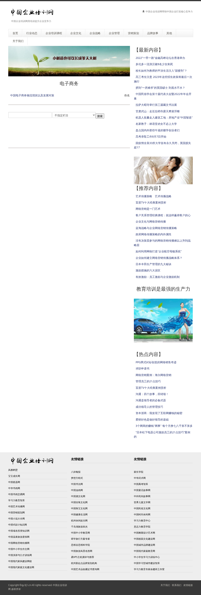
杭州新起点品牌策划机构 (84, 563)
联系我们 (176, 585)
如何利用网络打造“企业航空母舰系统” (159, 251)
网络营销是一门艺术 (148, 209)
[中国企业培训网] (32, 12)
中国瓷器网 (14, 482)
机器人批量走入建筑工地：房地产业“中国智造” (164, 117)
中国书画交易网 (16, 494)
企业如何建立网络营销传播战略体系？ (159, 258)
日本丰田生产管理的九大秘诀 (153, 264)
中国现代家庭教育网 (144, 551)
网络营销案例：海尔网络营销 (153, 375)
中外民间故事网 (142, 496)
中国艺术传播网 (16, 506)
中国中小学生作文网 (18, 549)
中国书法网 (77, 484)
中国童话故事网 (142, 490)
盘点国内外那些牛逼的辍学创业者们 (158, 130)
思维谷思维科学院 (80, 545)
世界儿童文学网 (142, 502)
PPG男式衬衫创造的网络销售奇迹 (156, 362)
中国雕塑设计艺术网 (144, 532)
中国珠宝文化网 (79, 508)
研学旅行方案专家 (80, 538)
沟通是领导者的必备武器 (151, 400)
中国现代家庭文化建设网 (21, 567)
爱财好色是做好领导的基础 (152, 419)
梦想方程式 (77, 478)
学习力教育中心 (142, 520)
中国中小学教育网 (80, 532)
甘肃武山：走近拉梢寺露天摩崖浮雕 (158, 111)
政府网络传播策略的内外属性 (153, 234)
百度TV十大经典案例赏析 (151, 202)
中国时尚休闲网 (142, 514)
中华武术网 (140, 478)
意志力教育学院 (142, 526)
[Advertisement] (79, 131)
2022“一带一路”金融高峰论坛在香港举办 (160, 58)
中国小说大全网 (16, 518)
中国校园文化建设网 (144, 538)
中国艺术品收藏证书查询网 (85, 569)
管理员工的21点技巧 (148, 381)
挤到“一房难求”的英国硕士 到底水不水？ (160, 87)
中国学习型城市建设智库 (147, 563)
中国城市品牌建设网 (144, 545)
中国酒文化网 (78, 496)
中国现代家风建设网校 (20, 561)
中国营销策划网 (16, 512)
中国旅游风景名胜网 (81, 551)
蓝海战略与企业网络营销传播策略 (156, 228)
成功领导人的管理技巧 (149, 407)
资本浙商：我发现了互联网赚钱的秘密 (159, 413)
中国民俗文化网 (142, 508)
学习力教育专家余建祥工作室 (149, 569)
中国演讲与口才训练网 (20, 555)
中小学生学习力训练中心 (147, 557)
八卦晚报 (75, 472)
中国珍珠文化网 (79, 502)
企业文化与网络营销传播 (151, 221)
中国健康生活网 (79, 514)
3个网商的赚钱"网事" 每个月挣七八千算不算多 (164, 426)
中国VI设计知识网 (17, 524)
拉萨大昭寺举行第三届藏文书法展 (156, 105)
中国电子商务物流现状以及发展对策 (32, 95)
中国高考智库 (141, 484)
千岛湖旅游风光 (79, 526)
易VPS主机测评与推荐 (82, 557)
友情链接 (188, 585)
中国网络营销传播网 (18, 543)
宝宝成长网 (14, 476)
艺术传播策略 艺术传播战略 (153, 196)
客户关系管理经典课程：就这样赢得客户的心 (163, 215)
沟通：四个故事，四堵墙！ (152, 394)
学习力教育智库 (16, 500)
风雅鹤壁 (13, 470)
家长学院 (138, 472)
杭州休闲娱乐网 (79, 520)
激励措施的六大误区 (148, 270)
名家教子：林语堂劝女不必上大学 (156, 124)
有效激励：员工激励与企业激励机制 (158, 277)
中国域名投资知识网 (18, 530)
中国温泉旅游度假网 (18, 536)
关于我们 (165, 585)
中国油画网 (77, 490)
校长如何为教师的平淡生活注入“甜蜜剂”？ (161, 70)
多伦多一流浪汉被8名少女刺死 (154, 64)
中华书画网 (14, 488)
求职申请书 (142, 368)
